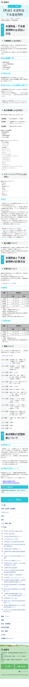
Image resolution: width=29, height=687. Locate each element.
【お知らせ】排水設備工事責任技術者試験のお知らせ (14, 610)
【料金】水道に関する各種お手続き (13, 531)
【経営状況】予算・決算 (10, 598)
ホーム (2, 18)
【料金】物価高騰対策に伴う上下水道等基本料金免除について (14, 606)
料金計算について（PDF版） (9, 283)
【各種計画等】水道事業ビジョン (13, 549)
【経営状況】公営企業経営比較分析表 (14, 541)
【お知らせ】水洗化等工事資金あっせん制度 (14, 557)
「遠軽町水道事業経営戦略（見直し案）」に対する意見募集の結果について (14, 594)
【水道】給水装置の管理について (13, 536)
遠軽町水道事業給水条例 (8, 481)
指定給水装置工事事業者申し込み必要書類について (14, 590)
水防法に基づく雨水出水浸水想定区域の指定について (14, 601)
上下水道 (17, 18)
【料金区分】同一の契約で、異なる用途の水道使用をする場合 (14, 564)
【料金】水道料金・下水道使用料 (13, 574)
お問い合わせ (21, 666)
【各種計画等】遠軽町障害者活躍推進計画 (14, 552)
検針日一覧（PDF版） (8, 355)
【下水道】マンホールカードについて (14, 577)
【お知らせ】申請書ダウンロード (13, 560)
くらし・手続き (10, 18)
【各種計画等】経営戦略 (10, 567)
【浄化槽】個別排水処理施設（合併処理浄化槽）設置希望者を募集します (14, 581)
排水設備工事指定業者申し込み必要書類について (14, 585)
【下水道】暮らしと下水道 (11, 539)
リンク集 (7, 666)
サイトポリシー (24, 671)
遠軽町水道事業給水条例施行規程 (10, 482)
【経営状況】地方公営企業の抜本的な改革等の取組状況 (14, 545)
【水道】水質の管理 (9, 533)
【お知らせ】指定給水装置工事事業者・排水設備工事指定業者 (14, 571)
